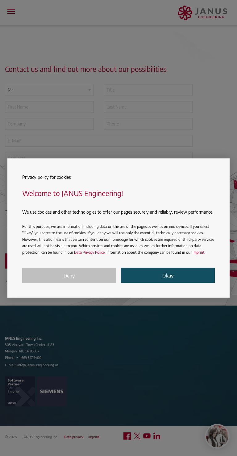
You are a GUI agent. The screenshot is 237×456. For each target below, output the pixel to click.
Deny (69, 275)
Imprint (199, 252)
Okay (167, 275)
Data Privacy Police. (90, 252)
